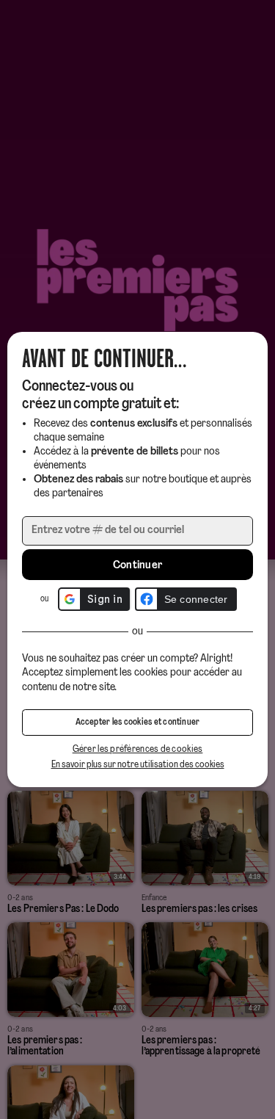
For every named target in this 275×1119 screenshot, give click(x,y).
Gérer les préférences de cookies (138, 749)
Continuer (138, 565)
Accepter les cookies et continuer (138, 722)
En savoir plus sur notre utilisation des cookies (137, 764)
